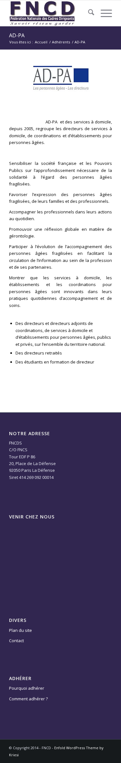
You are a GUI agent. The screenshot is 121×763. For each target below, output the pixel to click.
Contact (16, 640)
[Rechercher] (88, 13)
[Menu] (103, 13)
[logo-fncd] (50, 13)
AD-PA (17, 35)
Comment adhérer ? (28, 699)
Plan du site (20, 630)
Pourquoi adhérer (26, 688)
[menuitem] (88, 13)
